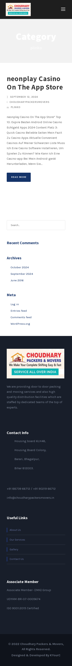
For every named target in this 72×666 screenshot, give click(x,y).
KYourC (55, 655)
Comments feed (21, 317)
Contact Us (17, 559)
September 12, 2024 (24, 96)
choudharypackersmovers (29, 102)
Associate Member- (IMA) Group (29, 590)
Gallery (14, 549)
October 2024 (20, 267)
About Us (15, 530)
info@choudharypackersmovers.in (30, 497)
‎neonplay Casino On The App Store (35, 83)
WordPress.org (20, 323)
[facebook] (8, 416)
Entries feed (19, 310)
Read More (19, 177)
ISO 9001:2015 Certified (23, 608)
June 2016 (17, 280)
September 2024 (22, 274)
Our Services (17, 539)
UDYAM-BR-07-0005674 (23, 599)
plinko (16, 107)
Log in (15, 304)
